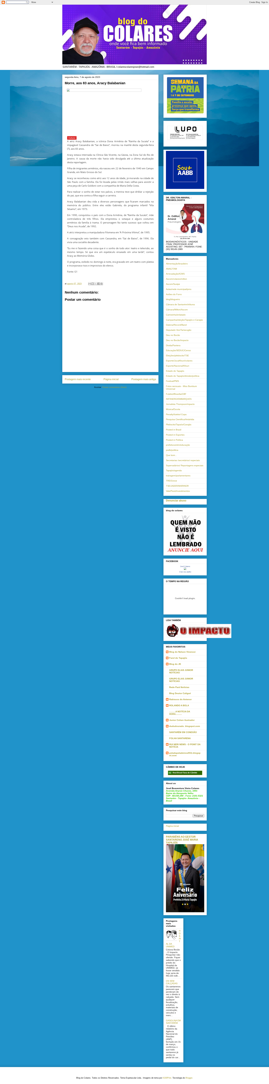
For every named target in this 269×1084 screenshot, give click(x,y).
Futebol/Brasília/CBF (176, 394)
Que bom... (171, 455)
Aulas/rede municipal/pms (178, 289)
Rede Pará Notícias (179, 687)
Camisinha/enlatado (176, 314)
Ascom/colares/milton (176, 279)
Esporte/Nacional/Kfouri (177, 366)
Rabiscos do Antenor (180, 699)
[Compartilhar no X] (95, 283)
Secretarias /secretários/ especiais (183, 460)
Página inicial (111, 379)
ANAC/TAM (171, 269)
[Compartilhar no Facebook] (98, 283)
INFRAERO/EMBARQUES (178, 399)
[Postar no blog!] (92, 283)
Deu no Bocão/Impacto (177, 340)
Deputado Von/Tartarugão (178, 330)
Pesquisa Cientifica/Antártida (180, 419)
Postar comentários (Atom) (114, 387)
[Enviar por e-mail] (89, 283)
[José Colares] (185, 569)
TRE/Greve (171, 480)
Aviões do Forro (174, 294)
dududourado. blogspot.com (184, 726)
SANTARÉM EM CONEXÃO (183, 732)
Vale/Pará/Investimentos (178, 491)
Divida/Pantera (173, 345)
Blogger (189, 1078)
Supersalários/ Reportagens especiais (184, 465)
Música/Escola (173, 409)
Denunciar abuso (176, 500)
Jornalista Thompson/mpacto (180, 404)
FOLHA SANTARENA (180, 738)
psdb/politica (172, 450)
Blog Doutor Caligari (180, 693)
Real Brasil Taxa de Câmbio (185, 773)
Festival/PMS (172, 381)
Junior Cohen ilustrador (182, 720)
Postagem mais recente (78, 379)
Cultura (72, 138)
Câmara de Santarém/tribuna (180, 304)
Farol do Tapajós (178, 658)
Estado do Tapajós (175, 371)
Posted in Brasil (173, 429)
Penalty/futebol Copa (176, 414)
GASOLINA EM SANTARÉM (173, 1021)
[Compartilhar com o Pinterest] (101, 283)
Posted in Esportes (175, 435)
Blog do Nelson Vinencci (182, 652)
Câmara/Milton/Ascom (177, 309)
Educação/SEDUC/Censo (178, 350)
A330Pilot (167, 1078)
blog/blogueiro (173, 299)
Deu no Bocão (173, 335)
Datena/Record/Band (176, 325)
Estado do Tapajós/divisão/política (182, 376)
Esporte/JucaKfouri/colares (179, 360)
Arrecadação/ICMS (175, 274)
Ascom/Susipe (173, 284)
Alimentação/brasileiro (177, 263)
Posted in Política (174, 440)
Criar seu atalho (185, 572)
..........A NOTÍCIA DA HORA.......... (179, 712)
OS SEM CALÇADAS (171, 982)
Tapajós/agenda (174, 470)
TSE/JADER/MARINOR (177, 486)
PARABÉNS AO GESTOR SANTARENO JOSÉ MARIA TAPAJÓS (182, 839)
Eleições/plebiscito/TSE (177, 355)
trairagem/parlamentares (178, 475)
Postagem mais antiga (143, 379)
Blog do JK (175, 664)
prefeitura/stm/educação (178, 445)
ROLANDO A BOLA (179, 705)
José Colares (185, 566)
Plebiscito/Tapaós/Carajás (178, 424)
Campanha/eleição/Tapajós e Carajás (184, 320)
